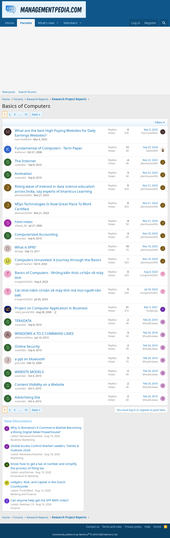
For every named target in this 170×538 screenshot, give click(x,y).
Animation (23, 173)
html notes (24, 221)
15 (25, 114)
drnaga (19, 251)
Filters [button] (158, 122)
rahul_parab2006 (24, 312)
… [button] (20, 114)
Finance (15, 508)
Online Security (27, 346)
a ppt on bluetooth (30, 359)
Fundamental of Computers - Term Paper (48, 148)
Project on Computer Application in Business (51, 308)
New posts (8, 92)
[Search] (164, 23)
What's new (46, 23)
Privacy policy (133, 526)
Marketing (17, 458)
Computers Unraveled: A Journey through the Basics (58, 259)
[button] (58, 23)
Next (35, 114)
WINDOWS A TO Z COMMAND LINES (44, 333)
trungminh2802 (24, 281)
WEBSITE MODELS (29, 371)
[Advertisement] (85, 58)
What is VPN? (25, 247)
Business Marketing (23, 440)
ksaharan (20, 152)
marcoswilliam (23, 139)
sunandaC (20, 165)
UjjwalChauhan (23, 264)
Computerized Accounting (36, 234)
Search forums (27, 92)
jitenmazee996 (149, 163)
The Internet (25, 161)
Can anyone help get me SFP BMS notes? (40, 500)
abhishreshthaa (24, 337)
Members (70, 23)
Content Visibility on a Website (39, 384)
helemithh (152, 151)
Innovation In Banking (24, 476)
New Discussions (18, 421)
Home (9, 23)
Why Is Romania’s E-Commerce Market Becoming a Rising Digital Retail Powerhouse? (46, 429)
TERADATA (23, 320)
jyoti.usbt (20, 363)
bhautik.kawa (150, 323)
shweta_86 (21, 225)
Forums (26, 23)
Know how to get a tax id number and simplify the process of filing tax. (44, 466)
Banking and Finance (23, 494)
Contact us (92, 526)
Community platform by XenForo (85, 534)
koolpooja (152, 310)
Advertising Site (27, 397)
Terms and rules (112, 526)
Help (147, 526)
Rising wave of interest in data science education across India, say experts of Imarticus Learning (55, 189)
